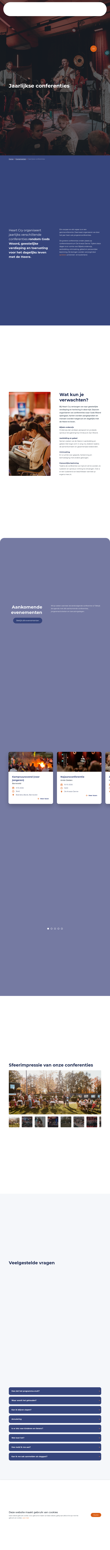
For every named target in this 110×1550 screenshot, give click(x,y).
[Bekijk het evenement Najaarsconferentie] (79, 778)
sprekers (62, 255)
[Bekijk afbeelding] (14, 1122)
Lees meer (25, 1518)
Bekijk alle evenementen (27, 620)
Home (11, 159)
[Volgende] (96, 1088)
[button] (48, 929)
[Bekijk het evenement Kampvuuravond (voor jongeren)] (30, 778)
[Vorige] (13, 1088)
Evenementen (21, 159)
